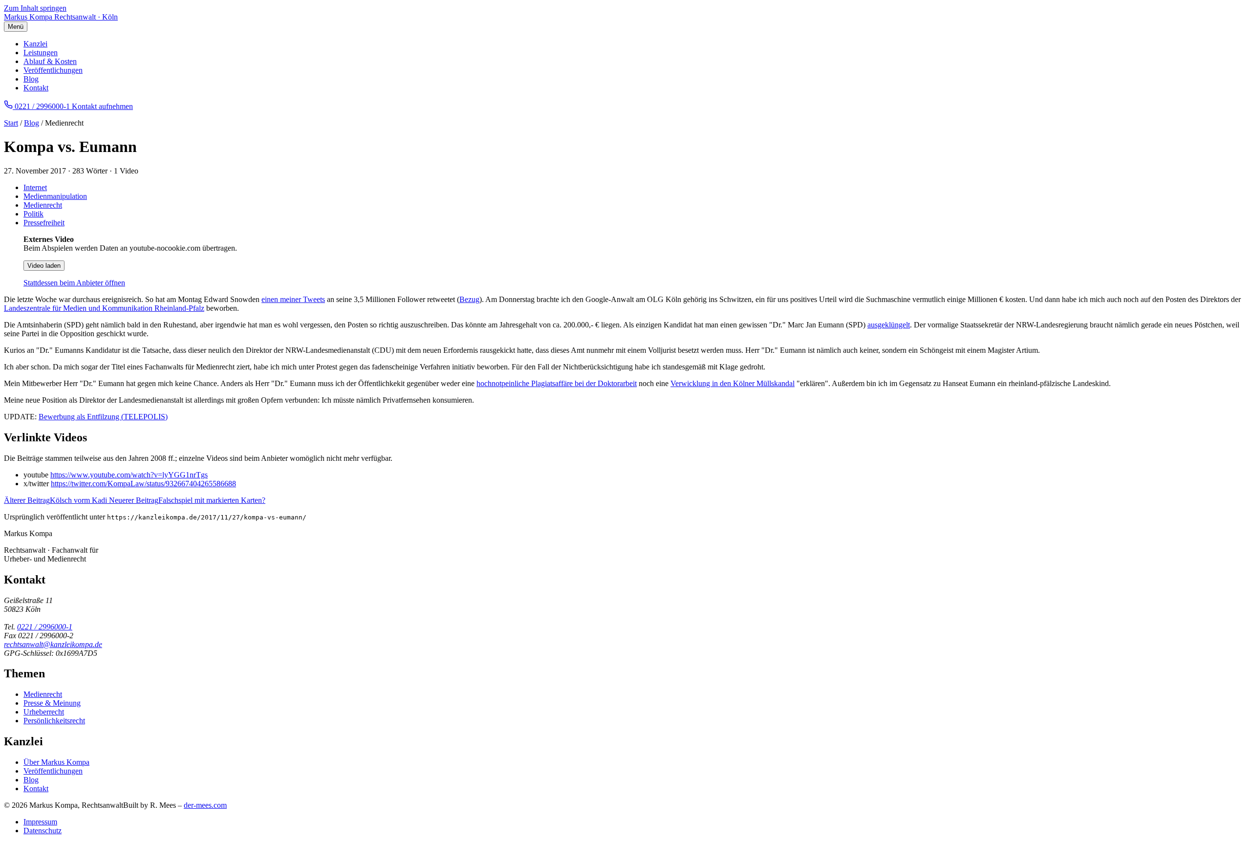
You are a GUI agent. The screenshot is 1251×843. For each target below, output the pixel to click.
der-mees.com (205, 805)
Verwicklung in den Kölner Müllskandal (732, 383)
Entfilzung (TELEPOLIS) (127, 416)
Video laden (44, 265)
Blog (31, 79)
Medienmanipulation (55, 196)
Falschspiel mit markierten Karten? (187, 500)
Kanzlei (35, 44)
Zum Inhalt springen (35, 8)
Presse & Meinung (52, 703)
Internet (35, 187)
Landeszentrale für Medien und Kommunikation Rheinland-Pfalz (104, 308)
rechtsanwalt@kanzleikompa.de (53, 644)
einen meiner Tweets (293, 299)
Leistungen (40, 52)
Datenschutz (42, 830)
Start (11, 123)
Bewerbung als (63, 416)
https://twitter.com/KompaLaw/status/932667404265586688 (143, 483)
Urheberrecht (43, 712)
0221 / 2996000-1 (44, 627)
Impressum (40, 822)
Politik (33, 214)
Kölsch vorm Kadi (56, 500)
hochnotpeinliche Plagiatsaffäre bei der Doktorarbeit (556, 383)
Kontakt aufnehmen (102, 106)
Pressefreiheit (44, 222)
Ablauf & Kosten (50, 61)
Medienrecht (42, 205)
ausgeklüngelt (888, 325)
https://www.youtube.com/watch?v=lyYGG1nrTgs (129, 475)
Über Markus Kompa (56, 762)
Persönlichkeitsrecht (54, 720)
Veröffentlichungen (53, 70)
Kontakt (35, 88)
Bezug (469, 299)
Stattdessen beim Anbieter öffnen (74, 283)
